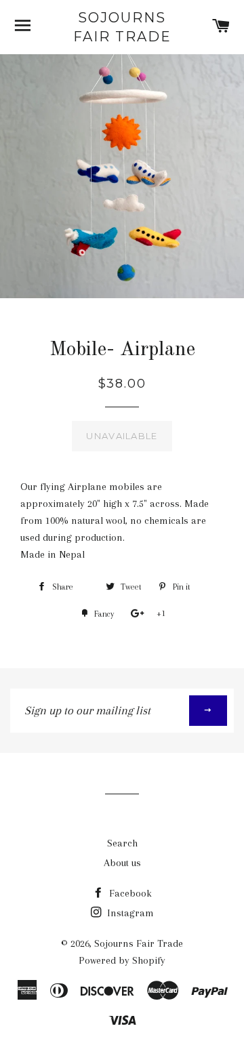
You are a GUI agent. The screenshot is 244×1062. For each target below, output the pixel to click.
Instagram (129, 913)
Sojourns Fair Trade (122, 27)
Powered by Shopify (122, 960)
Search (122, 843)
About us (122, 863)
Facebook (129, 893)
